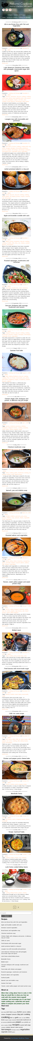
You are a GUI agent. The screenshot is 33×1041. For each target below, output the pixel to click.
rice (20, 858)
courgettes (26, 561)
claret (7, 656)
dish (13, 243)
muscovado (19, 378)
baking (11, 376)
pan (24, 378)
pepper (9, 150)
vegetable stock (16, 151)
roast (20, 288)
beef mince (9, 146)
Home (4, 17)
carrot (13, 819)
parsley (4, 474)
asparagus (8, 288)
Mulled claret (16, 630)
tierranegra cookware (24, 150)
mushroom (5, 334)
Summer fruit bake (16, 351)
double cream (14, 694)
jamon (28, 98)
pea (22, 516)
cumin (3, 429)
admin (9, 50)
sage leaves (18, 611)
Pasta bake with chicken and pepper (11, 969)
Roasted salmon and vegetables (16, 535)
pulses (20, 893)
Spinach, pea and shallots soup (16, 490)
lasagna (8, 148)
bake (7, 376)
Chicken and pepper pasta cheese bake (16, 758)
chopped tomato (10, 333)
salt (3, 198)
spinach (17, 518)
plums (27, 378)
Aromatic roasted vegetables (9, 928)
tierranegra (19, 101)
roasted (27, 196)
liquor (20, 694)
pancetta (17, 516)
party (15, 656)
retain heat (20, 656)
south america (11, 101)
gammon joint (19, 98)
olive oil (4, 611)
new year (4, 100)
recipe (20, 429)
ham (25, 98)
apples (7, 241)
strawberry (22, 379)
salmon (27, 563)
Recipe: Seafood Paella (16, 832)
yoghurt (9, 381)
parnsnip (8, 563)
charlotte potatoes (15, 426)
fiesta (27, 819)
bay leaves (8, 819)
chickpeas (4, 428)
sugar (3, 696)
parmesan (25, 148)
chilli (13, 739)
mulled (11, 656)
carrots (7, 426)
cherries (8, 96)
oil (10, 196)
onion (8, 611)
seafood (24, 858)
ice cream (12, 378)
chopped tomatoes (19, 609)
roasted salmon (20, 563)
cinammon (16, 241)
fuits (16, 243)
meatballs (4, 821)
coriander (25, 428)
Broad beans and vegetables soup (10, 930)
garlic (7, 429)
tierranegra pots (6, 151)
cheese (7, 784)
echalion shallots (10, 516)
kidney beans (24, 741)
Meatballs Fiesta (16, 794)
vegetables (24, 151)
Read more (5, 63)
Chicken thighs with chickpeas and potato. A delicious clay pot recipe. (16, 400)
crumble (9, 243)
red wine (20, 100)
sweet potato (18, 474)
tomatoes (25, 288)
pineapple (10, 100)
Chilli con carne (5, 940)
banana (8, 694)
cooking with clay (26, 146)
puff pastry (5, 379)
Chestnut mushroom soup (16, 447)
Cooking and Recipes (14, 48)
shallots (9, 518)
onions (11, 429)
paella (12, 858)
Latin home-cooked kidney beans (16, 867)
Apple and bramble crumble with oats (16, 216)
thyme (21, 518)
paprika (16, 429)
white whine (25, 101)
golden (7, 196)
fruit (8, 378)
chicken (23, 426)
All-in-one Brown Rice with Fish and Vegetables (16, 25)
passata (4, 150)
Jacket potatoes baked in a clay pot (16, 169)
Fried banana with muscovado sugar (16, 669)
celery (7, 473)
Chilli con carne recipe (16, 714)
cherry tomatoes (18, 561)
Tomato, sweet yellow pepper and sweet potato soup (16, 583)
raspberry (11, 379)
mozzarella (19, 148)
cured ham (5, 98)
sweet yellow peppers (12, 612)
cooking (28, 96)
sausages (20, 334)
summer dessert (10, 1027)
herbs (3, 148)
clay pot (12, 195)
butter (14, 146)
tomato (7, 564)
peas (25, 516)
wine (25, 656)
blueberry (15, 376)
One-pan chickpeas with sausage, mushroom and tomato (16, 306)
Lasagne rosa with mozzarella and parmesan (16, 120)
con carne (9, 741)
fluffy (3, 196)
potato (18, 196)
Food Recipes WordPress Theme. (20, 1038)
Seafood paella (5, 977)
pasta (3, 742)
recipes (16, 100)
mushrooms (15, 288)
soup (12, 474)
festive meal (12, 98)
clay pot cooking (21, 96)
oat (19, 243)
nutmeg (26, 473)
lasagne (13, 148)
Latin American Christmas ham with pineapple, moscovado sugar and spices (14, 952)
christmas (13, 96)
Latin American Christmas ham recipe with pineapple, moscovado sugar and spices (16, 69)
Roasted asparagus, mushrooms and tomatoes (16, 261)
